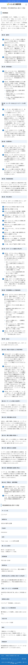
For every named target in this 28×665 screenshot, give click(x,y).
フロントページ (14, 659)
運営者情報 (24, 658)
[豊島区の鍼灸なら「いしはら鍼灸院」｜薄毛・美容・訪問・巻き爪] (14, 4)
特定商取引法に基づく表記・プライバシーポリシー (10, 658)
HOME (2, 655)
